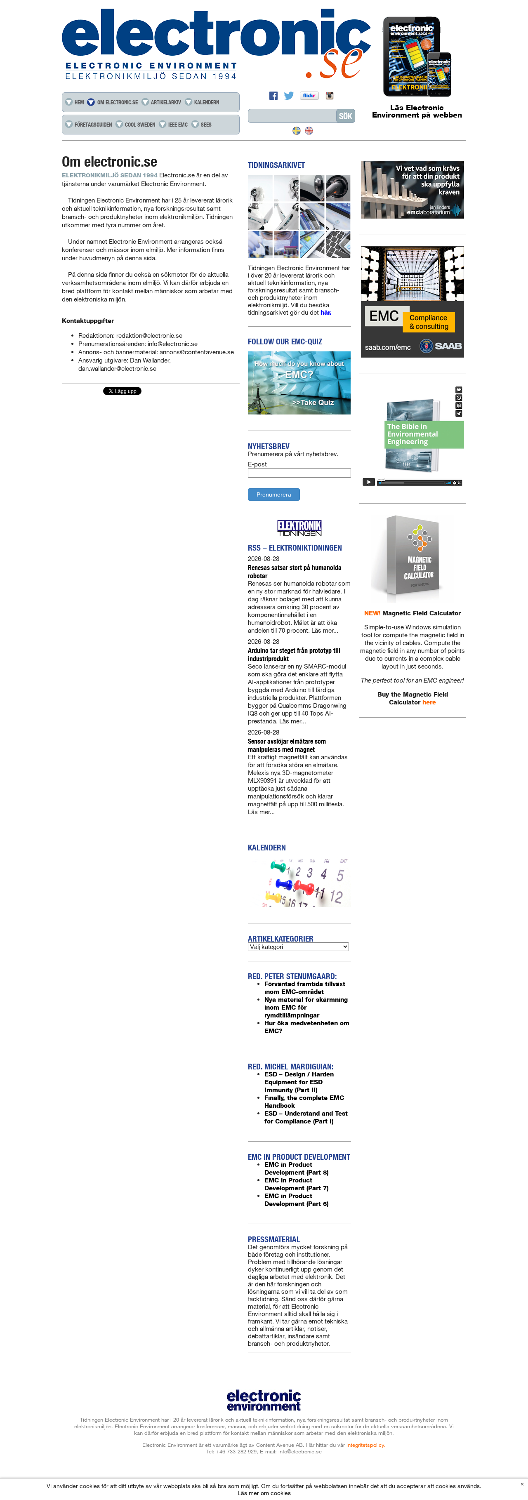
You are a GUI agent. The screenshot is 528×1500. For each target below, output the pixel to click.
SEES (206, 124)
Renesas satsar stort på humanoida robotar (295, 571)
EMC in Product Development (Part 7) (296, 1184)
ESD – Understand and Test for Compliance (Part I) (306, 1117)
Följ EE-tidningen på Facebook (274, 96)
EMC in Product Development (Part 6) (296, 1200)
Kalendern (206, 102)
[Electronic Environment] (264, 45)
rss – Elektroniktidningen (295, 548)
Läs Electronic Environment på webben (417, 111)
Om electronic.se (117, 102)
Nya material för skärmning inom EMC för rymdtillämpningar (306, 1007)
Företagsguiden (93, 124)
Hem (79, 102)
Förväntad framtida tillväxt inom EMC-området (304, 988)
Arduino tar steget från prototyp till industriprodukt (294, 654)
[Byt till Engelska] (309, 131)
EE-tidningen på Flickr (310, 96)
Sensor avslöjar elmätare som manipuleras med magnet (287, 745)
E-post (257, 464)
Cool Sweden (140, 124)
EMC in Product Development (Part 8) (296, 1168)
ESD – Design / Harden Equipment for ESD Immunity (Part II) (299, 1082)
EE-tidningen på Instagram (329, 96)
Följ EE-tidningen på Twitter (290, 96)
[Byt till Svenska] (296, 131)
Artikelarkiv (166, 102)
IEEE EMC (178, 124)
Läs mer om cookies (264, 1492)
